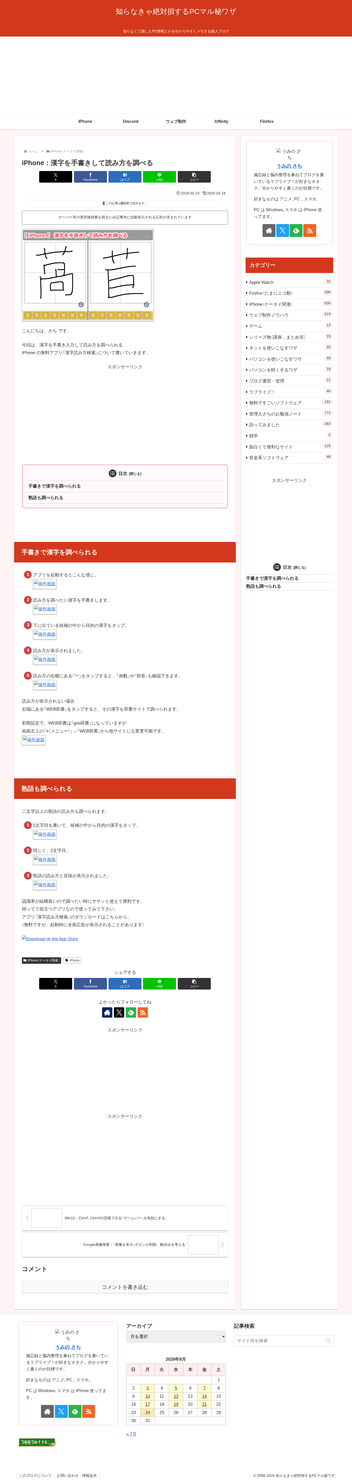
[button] (194, 177)
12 (176, 1396)
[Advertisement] (176, 75)
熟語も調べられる (45, 497)
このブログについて (35, 1475)
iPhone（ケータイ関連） (44, 960)
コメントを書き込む (125, 1287)
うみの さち (289, 166)
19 (176, 1404)
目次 (123, 473)
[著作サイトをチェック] (107, 1012)
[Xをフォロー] (119, 1012)
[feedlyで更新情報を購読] (131, 1012)
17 (147, 1404)
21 (204, 1404)
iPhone (75, 960)
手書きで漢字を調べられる (54, 486)
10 (147, 1396)
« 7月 (131, 1433)
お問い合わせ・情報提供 (77, 1475)
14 (204, 1396)
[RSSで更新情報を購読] (143, 1012)
